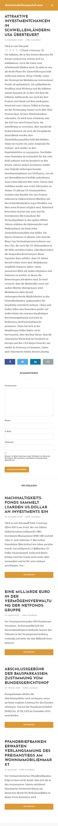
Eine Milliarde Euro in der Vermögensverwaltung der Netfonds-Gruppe (28, 601)
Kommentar (11, 386)
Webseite (9, 442)
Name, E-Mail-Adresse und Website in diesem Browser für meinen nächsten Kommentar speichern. (27, 458)
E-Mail (8, 431)
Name (8, 420)
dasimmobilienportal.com (24, 5)
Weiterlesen (29, 575)
